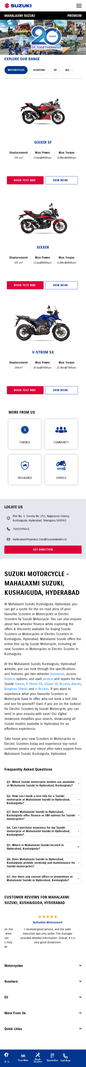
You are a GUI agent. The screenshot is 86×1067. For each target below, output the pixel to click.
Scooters (11, 981)
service (48, 679)
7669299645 (21, 529)
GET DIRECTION (43, 549)
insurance (57, 674)
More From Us (15, 1013)
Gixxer (19, 684)
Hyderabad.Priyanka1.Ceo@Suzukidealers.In (40, 539)
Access (64, 684)
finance (9, 679)
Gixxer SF (51, 684)
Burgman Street (15, 689)
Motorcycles (13, 966)
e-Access (42, 689)
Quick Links (13, 1029)
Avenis (76, 684)
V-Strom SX (34, 684)
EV (6, 997)
